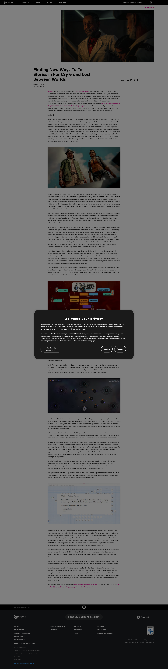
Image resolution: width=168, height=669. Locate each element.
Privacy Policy (82, 327)
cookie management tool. (77, 329)
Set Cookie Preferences (51, 349)
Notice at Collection (98, 327)
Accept (120, 349)
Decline (107, 349)
